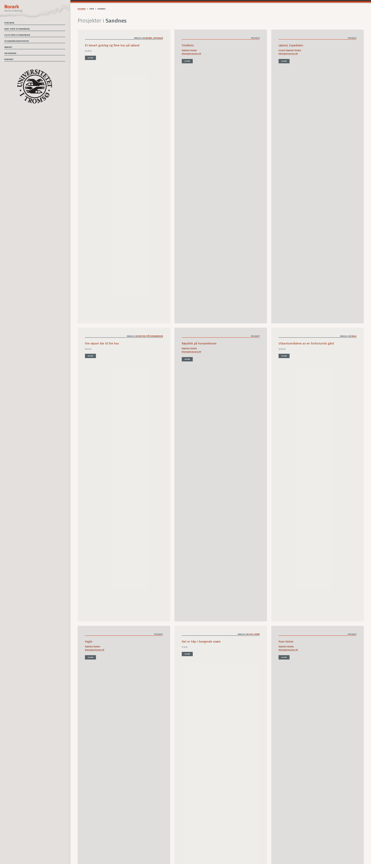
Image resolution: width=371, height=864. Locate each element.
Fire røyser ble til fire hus (102, 343)
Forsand (282, 50)
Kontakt (9, 59)
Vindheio (188, 45)
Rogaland (185, 50)
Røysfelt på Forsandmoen (150, 336)
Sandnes (193, 50)
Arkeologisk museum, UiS (191, 54)
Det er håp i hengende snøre (201, 641)
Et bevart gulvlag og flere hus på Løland (112, 45)
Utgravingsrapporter (16, 41)
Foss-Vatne (254, 634)
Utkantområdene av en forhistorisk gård (306, 343)
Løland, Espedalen (154, 38)
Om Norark (10, 53)
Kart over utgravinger (17, 29)
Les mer (90, 58)
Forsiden (9, 23)
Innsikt (8, 47)
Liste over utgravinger (17, 35)
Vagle (354, 336)
